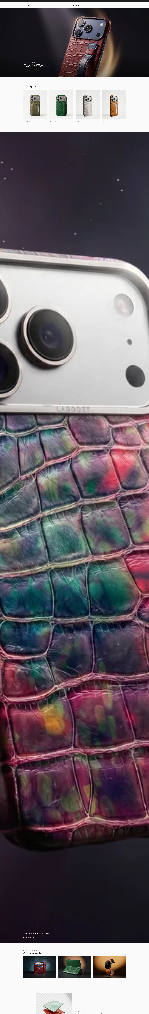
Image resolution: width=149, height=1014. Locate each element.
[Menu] (24, 5)
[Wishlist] (121, 5)
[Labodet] (74, 5)
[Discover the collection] (74, 40)
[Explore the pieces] (74, 537)
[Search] (28, 5)
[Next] (125, 87)
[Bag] (125, 5)
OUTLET (79, 1)
